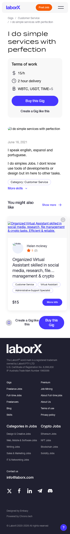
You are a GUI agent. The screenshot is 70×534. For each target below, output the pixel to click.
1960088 (44, 370)
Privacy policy (48, 414)
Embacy (24, 510)
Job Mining (46, 388)
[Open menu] (61, 7)
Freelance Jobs (14, 388)
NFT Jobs (46, 440)
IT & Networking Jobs (18, 459)
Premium (45, 382)
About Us (46, 401)
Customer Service (29, 18)
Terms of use (47, 408)
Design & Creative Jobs (19, 433)
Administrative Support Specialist (32, 290)
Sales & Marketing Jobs (19, 453)
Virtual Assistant (49, 284)
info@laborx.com (20, 477)
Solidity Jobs (47, 453)
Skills (9, 414)
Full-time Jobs (14, 395)
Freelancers (12, 401)
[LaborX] (13, 7)
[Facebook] (19, 490)
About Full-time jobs (51, 395)
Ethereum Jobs (48, 433)
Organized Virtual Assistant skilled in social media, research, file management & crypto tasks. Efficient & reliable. (35, 268)
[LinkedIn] (29, 490)
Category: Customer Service (29, 182)
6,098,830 (48, 367)
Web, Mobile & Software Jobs (22, 440)
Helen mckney (37, 246)
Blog (9, 408)
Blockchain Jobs (49, 446)
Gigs (10, 18)
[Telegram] (40, 490)
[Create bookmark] (63, 219)
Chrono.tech (25, 516)
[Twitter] (9, 490)
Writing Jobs (13, 446)
